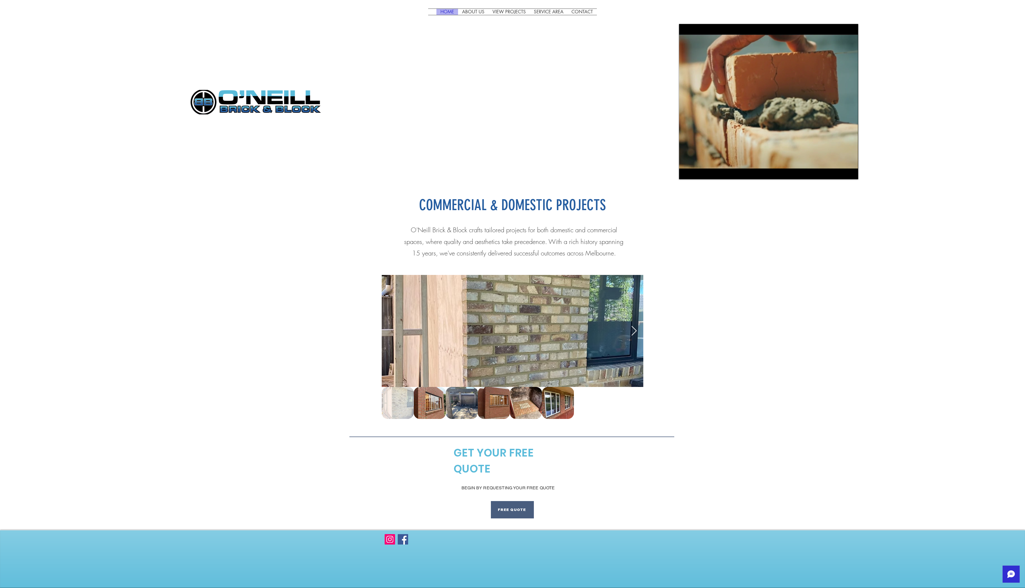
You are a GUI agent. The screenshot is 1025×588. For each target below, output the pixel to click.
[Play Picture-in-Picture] (841, 172)
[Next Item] (634, 331)
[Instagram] (390, 539)
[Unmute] (695, 172)
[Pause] (686, 172)
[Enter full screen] (850, 172)
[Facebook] (403, 539)
